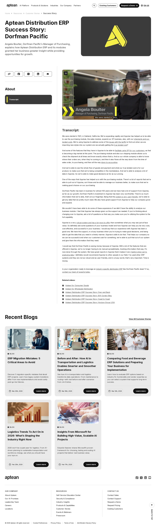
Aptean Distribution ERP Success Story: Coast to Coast (87, 299)
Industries (54, 5)
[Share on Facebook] (19, 73)
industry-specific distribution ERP (109, 269)
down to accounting (109, 162)
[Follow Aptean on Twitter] (141, 478)
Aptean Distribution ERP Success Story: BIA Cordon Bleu (88, 296)
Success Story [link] (50, 13)
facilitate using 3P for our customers (129, 150)
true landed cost (120, 145)
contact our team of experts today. (76, 272)
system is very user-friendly (127, 197)
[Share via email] (48, 73)
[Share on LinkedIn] (38, 73)
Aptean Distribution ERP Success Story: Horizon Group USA (90, 302)
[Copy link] (9, 73)
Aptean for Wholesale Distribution (79, 289)
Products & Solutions (39, 5)
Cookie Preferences (40, 523)
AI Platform (24, 5)
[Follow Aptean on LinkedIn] (145, 478)
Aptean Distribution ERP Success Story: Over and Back (87, 292)
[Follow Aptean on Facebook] (137, 478)
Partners (77, 5)
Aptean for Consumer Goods (77, 285)
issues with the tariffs (117, 142)
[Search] (94, 5)
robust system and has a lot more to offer (93, 223)
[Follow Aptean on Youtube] (149, 478)
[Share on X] (28, 73)
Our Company (66, 5)
